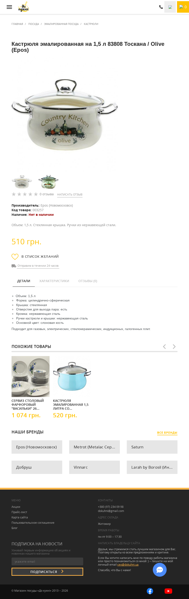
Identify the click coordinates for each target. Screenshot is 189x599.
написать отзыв (70, 194)
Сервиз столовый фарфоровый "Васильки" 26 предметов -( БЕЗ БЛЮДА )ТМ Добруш (29, 404)
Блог (15, 528)
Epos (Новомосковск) (57, 205)
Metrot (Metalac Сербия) (97, 447)
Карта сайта (20, 517)
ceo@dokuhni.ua (128, 564)
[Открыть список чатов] (160, 570)
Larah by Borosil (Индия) (154, 467)
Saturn (137, 447)
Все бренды (167, 433)
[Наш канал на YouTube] (168, 590)
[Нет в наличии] (25, 389)
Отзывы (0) (87, 281)
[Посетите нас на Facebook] (149, 590)
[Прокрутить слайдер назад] (164, 346)
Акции (16, 506)
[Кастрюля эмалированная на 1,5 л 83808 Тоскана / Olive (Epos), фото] (65, 114)
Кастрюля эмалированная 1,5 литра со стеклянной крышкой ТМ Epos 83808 (71, 404)
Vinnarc (81, 467)
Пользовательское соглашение (33, 522)
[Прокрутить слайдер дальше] (174, 346)
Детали (23, 281)
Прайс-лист (19, 512)
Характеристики (54, 281)
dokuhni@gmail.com (111, 511)
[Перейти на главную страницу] (23, 7)
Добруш (24, 467)
